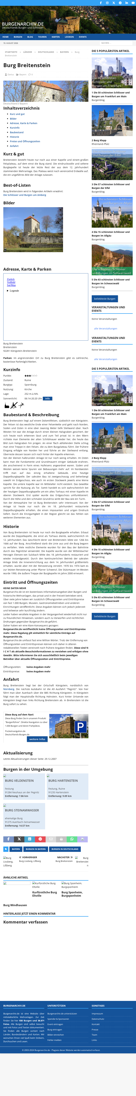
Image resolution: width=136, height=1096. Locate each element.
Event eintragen (55, 1024)
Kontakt (96, 1024)
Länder (27, 51)
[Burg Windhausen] (16, 891)
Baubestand (17, 132)
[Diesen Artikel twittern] (19, 839)
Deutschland (46, 51)
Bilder (13, 118)
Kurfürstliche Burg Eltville (44, 894)
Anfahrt (14, 146)
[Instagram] (107, 3)
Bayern (22, 74)
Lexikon (69, 36)
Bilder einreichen (55, 1034)
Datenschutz (98, 1018)
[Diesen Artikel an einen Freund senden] (51, 839)
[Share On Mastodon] (82, 839)
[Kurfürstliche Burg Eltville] (45, 885)
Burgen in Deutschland (65, 849)
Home (5, 36)
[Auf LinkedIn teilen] (29, 839)
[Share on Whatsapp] (72, 839)
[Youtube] (133, 3)
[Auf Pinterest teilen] (40, 839)
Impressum (97, 1013)
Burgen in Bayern (36, 849)
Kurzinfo (15, 127)
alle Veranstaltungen (105, 328)
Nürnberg (8, 689)
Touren (42, 36)
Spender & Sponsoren (58, 1018)
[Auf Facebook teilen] (8, 839)
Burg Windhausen (15, 905)
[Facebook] (101, 3)
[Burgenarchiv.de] (68, 31)
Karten (56, 36)
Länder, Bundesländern (15, 1034)
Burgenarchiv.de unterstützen (62, 1013)
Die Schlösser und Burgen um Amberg (24, 195)
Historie (14, 136)
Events (83, 36)
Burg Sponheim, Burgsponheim (72, 894)
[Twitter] (114, 3)
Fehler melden (54, 1040)
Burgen (18, 36)
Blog (30, 36)
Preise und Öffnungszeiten (25, 141)
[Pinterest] (120, 3)
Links (94, 1040)
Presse (95, 1029)
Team (94, 1034)
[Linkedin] (127, 3)
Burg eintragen (54, 1029)
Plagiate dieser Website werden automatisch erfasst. (76, 1050)
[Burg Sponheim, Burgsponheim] (75, 885)
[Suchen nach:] (116, 42)
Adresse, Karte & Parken (23, 123)
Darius (11, 74)
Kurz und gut (17, 114)
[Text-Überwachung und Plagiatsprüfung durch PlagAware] (107, 1050)
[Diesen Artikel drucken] (61, 839)
